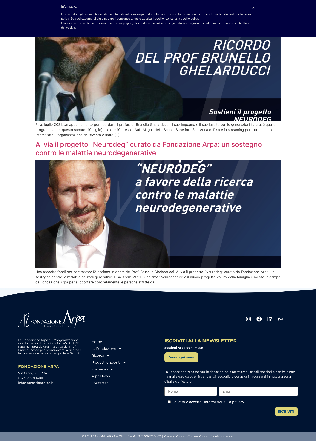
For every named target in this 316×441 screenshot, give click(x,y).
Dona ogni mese (181, 357)
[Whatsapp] (280, 319)
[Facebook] (259, 319)
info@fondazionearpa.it (35, 383)
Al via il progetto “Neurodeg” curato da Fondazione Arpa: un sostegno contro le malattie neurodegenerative (148, 148)
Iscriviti (286, 411)
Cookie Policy (197, 436)
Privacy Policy (174, 436)
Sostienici (99, 369)
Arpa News (100, 376)
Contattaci (100, 383)
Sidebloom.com (222, 436)
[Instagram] (248, 319)
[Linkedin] (269, 319)
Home (96, 342)
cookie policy (189, 18)
